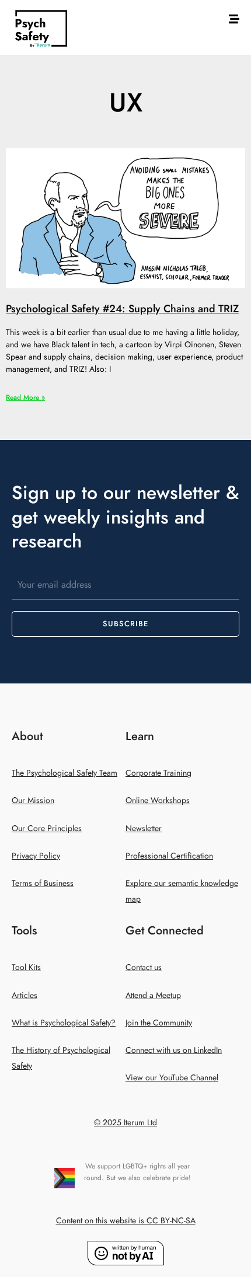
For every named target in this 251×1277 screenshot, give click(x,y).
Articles (24, 995)
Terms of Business (43, 883)
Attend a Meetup (153, 995)
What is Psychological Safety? (64, 1022)
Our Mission (33, 800)
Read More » (25, 397)
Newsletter (144, 828)
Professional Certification (169, 855)
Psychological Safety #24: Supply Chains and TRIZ (122, 308)
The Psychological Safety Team (64, 773)
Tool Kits (26, 967)
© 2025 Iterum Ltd (125, 1122)
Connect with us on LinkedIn (174, 1050)
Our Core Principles (47, 828)
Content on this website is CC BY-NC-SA (126, 1220)
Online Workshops (158, 800)
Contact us (144, 967)
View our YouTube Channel (172, 1077)
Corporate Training (158, 773)
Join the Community (159, 1022)
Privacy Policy (36, 855)
